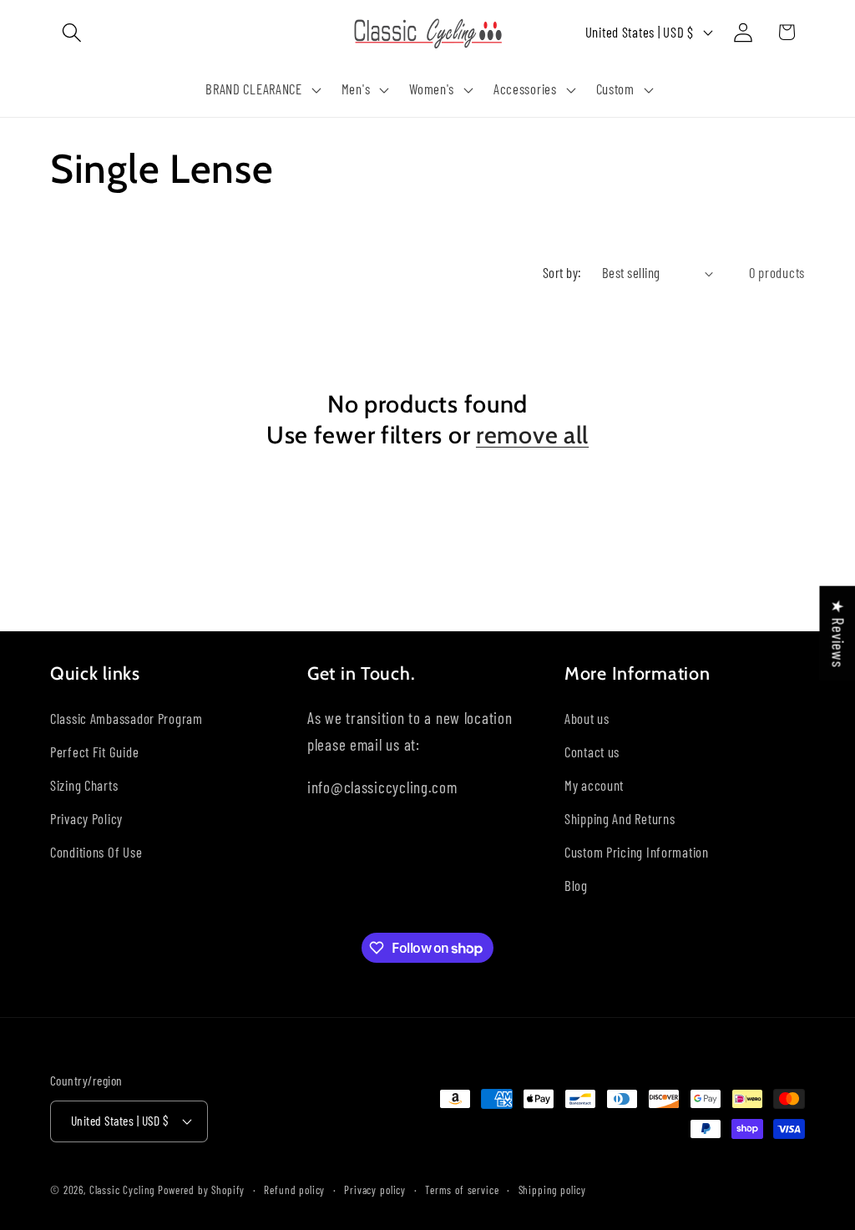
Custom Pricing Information (636, 851)
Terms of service (461, 1190)
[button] (72, 32)
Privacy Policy (86, 818)
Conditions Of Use (96, 851)
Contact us (592, 751)
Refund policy (294, 1190)
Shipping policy (553, 1190)
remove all (532, 434)
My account (594, 785)
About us (587, 718)
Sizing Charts (84, 785)
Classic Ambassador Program (126, 718)
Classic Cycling (122, 1190)
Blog (576, 885)
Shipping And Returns (619, 818)
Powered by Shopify (201, 1190)
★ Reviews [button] (837, 632)
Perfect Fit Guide (94, 751)
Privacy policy (375, 1190)
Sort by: (562, 272)
